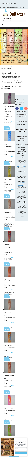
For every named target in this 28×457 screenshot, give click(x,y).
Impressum (21, 134)
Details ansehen (6, 127)
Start (2, 67)
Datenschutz (22, 131)
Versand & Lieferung (22, 136)
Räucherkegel (20, 185)
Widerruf (21, 138)
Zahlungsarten (21, 140)
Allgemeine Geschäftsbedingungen (21, 128)
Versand (7, 124)
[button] (13, 28)
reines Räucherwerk (21, 166)
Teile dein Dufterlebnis (21, 121)
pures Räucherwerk (21, 182)
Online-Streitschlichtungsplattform (22, 144)
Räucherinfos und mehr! (21, 114)
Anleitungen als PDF (21, 116)
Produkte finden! (6, 18)
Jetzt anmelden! (20, 452)
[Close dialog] (26, 438)
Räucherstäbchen (10, 67)
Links (21, 119)
